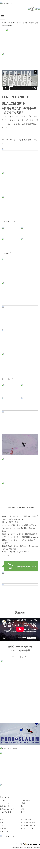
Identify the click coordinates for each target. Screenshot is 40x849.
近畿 (1, 825)
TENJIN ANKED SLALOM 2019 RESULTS (20, 507)
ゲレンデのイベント (28, 819)
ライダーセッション (28, 825)
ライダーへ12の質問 (28, 822)
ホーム (2, 800)
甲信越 (23, 812)
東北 (22, 806)
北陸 (1, 819)
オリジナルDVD (5, 812)
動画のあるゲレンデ (7, 809)
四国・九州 (4, 831)
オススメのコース (27, 800)
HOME (4, 22)
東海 (1, 822)
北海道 (23, 803)
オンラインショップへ (20, 657)
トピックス (11, 22)
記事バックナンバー (7, 806)
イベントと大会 (22, 22)
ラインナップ (4, 803)
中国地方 (3, 828)
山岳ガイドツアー (27, 828)
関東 (22, 809)
